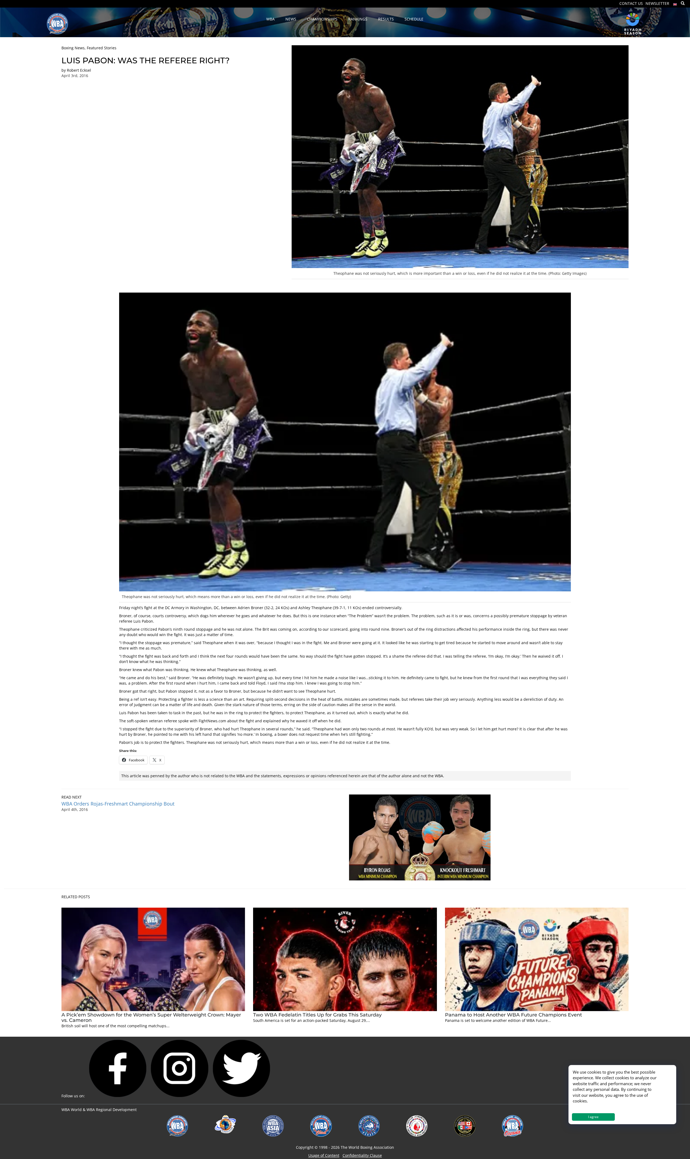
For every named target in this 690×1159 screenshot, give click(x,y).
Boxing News (73, 47)
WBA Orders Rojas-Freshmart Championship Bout (117, 803)
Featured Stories (101, 47)
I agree (593, 1117)
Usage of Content (323, 1155)
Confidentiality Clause (362, 1155)
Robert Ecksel (79, 70)
